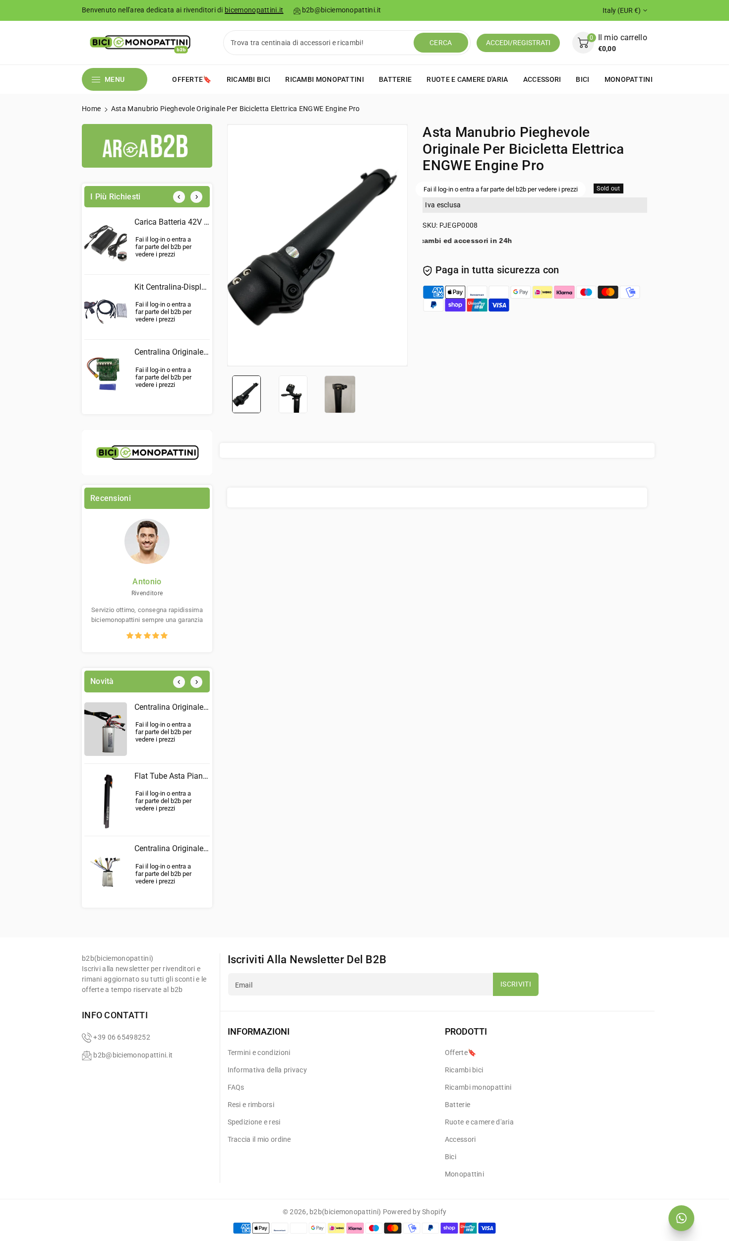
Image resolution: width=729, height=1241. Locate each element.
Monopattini (464, 1174)
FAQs (236, 1087)
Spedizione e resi (254, 1122)
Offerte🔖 (460, 1052)
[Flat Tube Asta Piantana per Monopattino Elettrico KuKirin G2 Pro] (105, 800)
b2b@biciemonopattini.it (133, 1055)
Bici (450, 1157)
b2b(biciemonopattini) (345, 1212)
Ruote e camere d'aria (479, 1122)
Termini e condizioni (259, 1052)
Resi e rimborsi (251, 1105)
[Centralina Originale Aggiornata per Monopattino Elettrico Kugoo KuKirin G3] (105, 375)
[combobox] (320, 43)
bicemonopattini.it (254, 10)
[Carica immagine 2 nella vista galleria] (293, 393)
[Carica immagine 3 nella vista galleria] (339, 393)
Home (91, 109)
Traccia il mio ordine (259, 1139)
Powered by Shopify (414, 1212)
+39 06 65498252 (121, 1037)
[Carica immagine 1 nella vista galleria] (246, 393)
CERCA (440, 43)
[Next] (196, 197)
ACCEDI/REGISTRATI (518, 43)
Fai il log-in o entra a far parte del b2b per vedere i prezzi (163, 247)
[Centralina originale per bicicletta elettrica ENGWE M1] (105, 729)
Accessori (460, 1139)
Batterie (457, 1105)
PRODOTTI (466, 1031)
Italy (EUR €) (622, 10)
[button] (610, 43)
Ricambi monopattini (478, 1087)
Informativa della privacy (267, 1070)
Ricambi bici (464, 1070)
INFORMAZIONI (259, 1031)
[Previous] (179, 197)
